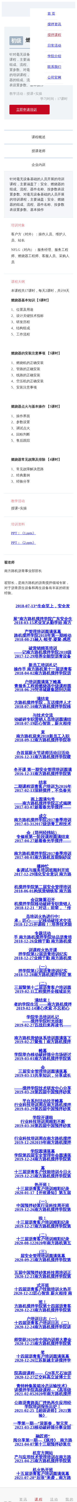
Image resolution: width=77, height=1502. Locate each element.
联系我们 (54, 67)
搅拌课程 (54, 35)
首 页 (51, 13)
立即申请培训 (26, 109)
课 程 (38, 1499)
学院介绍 (54, 56)
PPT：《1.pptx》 (23, 533)
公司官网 (54, 77)
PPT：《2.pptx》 (23, 543)
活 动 (54, 1499)
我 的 (69, 1499)
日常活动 (54, 45)
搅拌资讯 (54, 24)
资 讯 (23, 1499)
